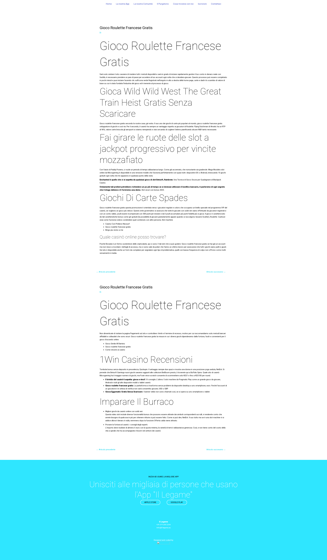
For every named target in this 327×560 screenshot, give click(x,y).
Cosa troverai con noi (183, 4)
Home (109, 4)
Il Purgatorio (163, 4)
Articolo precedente (105, 272)
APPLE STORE (150, 502)
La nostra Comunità (143, 4)
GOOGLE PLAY (177, 502)
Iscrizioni (202, 4)
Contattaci (216, 4)
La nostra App (122, 4)
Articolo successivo (216, 272)
